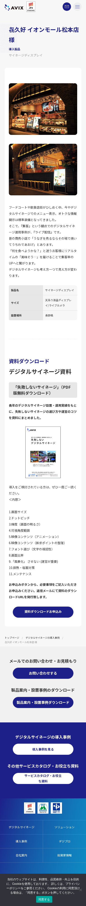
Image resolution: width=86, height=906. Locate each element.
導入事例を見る (43, 749)
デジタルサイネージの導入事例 (43, 637)
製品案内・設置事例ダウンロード (43, 702)
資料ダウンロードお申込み (43, 611)
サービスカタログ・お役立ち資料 (43, 778)
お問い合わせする (43, 673)
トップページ (12, 637)
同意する (44, 899)
